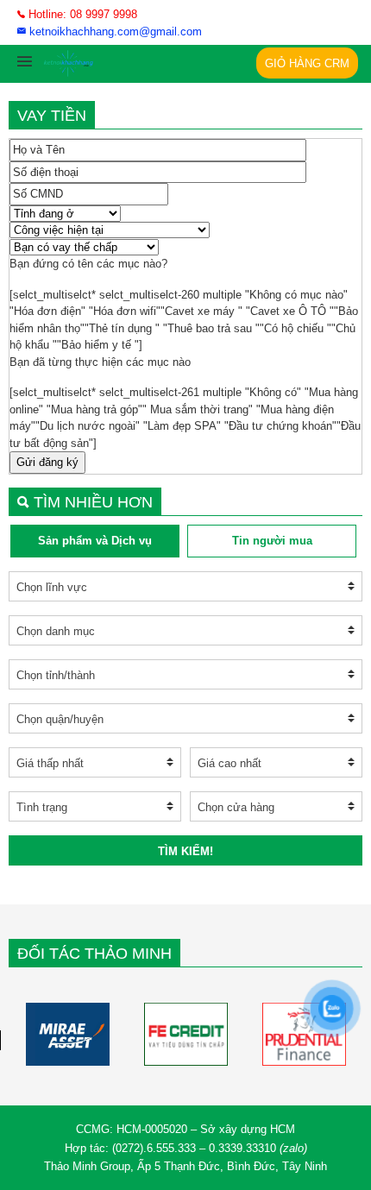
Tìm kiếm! (185, 851)
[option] (68, 1034)
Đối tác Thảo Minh (94, 953)
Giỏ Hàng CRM (307, 63)
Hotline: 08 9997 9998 (81, 14)
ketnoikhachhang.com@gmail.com (114, 31)
